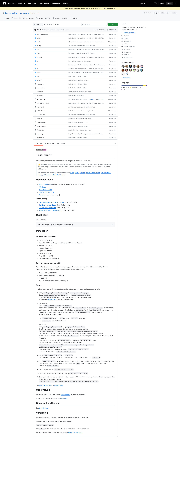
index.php (40, 134)
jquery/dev (63, 398)
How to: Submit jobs (46, 192)
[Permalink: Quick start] (34, 215)
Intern (50, 175)
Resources (32, 3)
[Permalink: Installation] (34, 230)
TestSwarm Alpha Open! (47, 205)
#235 (101, 99)
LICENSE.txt (41, 111)
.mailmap (40, 95)
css (38, 49)
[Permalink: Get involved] (34, 389)
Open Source (44, 3)
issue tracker (65, 395)
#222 (92, 99)
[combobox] (94, 24)
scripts (39, 72)
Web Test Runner (59, 175)
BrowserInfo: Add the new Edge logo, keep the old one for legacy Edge (90, 49)
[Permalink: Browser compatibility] (34, 236)
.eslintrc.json (41, 88)
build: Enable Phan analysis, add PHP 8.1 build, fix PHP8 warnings (88, 34)
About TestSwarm (45, 184)
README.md (41, 114)
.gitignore (40, 91)
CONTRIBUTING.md (43, 103)
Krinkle (39, 30)
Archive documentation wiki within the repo (55, 30)
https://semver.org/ (75, 432)
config (39, 45)
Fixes (89, 99)
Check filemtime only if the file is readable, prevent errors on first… (88, 42)
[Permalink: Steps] (34, 285)
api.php (39, 118)
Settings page (53, 299)
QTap (72, 173)
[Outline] (115, 143)
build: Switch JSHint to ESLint (77, 76)
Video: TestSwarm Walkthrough (50, 210)
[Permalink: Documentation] (34, 179)
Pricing (66, 3)
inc (38, 65)
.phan (38, 38)
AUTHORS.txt (41, 99)
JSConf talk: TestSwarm (47, 208)
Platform (11, 3)
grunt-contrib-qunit (93, 173)
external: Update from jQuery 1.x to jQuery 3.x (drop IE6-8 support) (89, 57)
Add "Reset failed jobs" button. (77, 99)
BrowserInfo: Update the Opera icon (79, 61)
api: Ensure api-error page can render (80, 118)
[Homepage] (4, 3)
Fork (160, 13)
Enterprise (56, 3)
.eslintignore (40, 84)
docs (38, 53)
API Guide (42, 187)
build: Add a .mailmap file (76, 95)
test (38, 76)
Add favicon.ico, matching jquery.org (79, 91)
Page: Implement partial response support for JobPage (85, 134)
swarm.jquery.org (129, 32)
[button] (112, 224)
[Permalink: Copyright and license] (34, 403)
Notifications (149, 13)
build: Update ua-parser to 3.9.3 (78, 80)
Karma (77, 173)
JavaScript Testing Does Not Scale (51, 202)
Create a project (45, 385)
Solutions (21, 3)
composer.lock (41, 126)
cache (39, 42)
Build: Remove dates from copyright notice (81, 111)
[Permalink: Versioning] (34, 412)
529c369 (95, 29)
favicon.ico (40, 130)
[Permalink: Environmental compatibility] (34, 263)
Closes (97, 99)
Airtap (45, 175)
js (37, 68)
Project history (44, 195)
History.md (40, 107)
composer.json (41, 122)
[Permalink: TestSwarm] (34, 155)
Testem (82, 173)
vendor (39, 80)
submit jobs (58, 385)
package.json (41, 137)
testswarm (24, 13)
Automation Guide (45, 190)
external (39, 57)
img (38, 61)
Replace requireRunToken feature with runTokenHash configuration (88, 65)
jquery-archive (11, 13)
